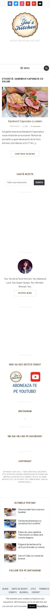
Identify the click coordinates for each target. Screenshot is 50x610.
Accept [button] (32, 606)
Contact (36, 592)
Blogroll (24, 592)
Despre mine (25, 293)
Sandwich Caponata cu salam (25, 121)
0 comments (35, 126)
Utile (33, 589)
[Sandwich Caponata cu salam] (25, 102)
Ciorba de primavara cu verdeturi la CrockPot (29, 522)
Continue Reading (25, 154)
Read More (42, 606)
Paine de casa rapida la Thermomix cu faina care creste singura (30, 535)
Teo (26, 126)
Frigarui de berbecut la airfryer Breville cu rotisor (31, 546)
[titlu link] (25, 382)
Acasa (5, 589)
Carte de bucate (19, 589)
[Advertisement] (25, 54)
